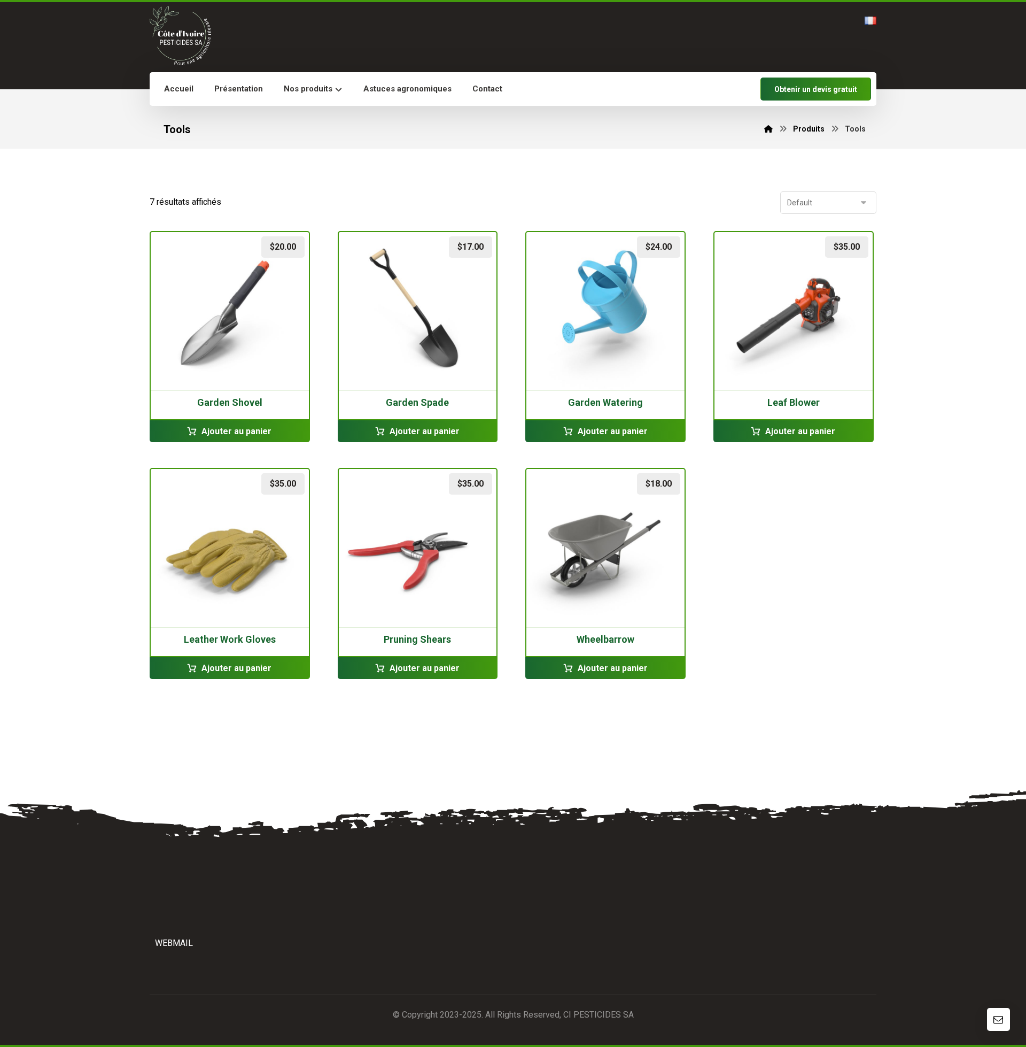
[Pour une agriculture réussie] (180, 35)
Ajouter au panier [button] (236, 431)
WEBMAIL (174, 943)
